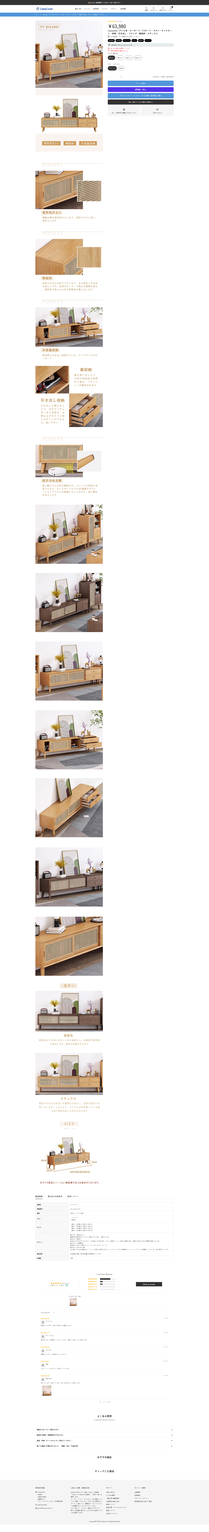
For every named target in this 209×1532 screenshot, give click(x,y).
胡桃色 (121, 68)
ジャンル (87, 9)
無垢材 (141, 40)
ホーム (37, 14)
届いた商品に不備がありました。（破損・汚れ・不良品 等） (58, 1446)
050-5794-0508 (42, 1505)
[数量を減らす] (110, 77)
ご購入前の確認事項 (112, 1498)
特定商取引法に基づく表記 (143, 1501)
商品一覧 (78, 9)
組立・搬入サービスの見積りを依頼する (141, 102)
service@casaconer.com (45, 1508)
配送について (72, 1196)
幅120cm (111, 58)
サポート (114, 9)
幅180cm (129, 58)
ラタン (134, 40)
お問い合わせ (157, 113)
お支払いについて (112, 1513)
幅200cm (138, 58)
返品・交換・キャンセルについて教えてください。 (54, 1440)
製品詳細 (38, 1196)
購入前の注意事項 (55, 1196)
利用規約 (137, 1495)
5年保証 (119, 40)
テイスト (105, 9)
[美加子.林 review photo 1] (46, 1390)
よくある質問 (110, 1495)
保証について (110, 1510)
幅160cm (120, 58)
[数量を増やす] (121, 77)
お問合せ (171, 77)
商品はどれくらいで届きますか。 (48, 1429)
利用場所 (96, 9)
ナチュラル (127, 40)
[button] (171, 9)
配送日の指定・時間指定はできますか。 (51, 1435)
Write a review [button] (149, 1284)
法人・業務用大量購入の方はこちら (124, 113)
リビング (148, 40)
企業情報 (123, 9)
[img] (45, 1318)
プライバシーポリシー (141, 1498)
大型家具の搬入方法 (112, 1501)
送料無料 (111, 40)
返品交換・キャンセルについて (116, 1507)
